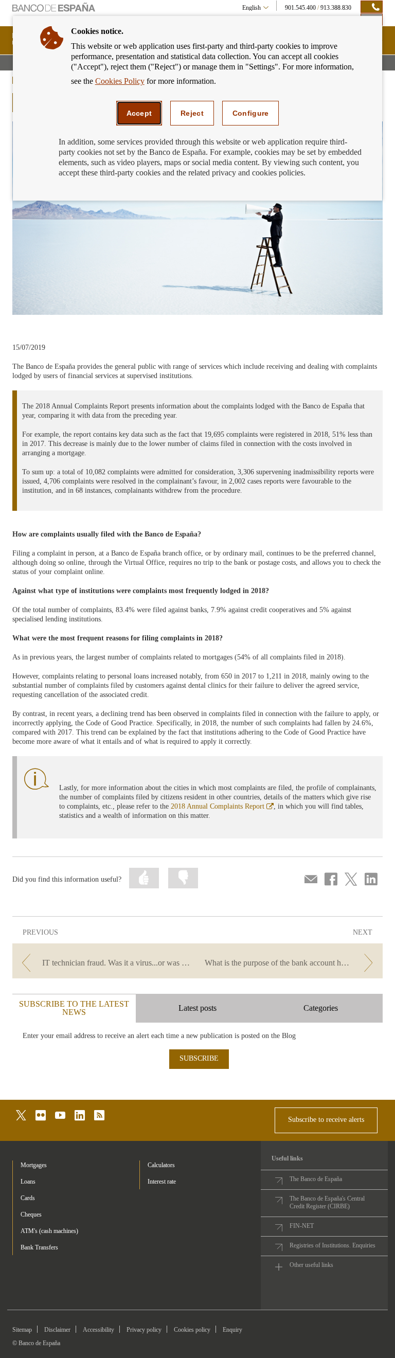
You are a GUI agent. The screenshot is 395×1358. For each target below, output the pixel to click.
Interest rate (162, 1181)
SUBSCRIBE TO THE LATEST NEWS (74, 1007)
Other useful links (311, 1264)
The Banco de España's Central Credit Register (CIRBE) (327, 1202)
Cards (28, 1198)
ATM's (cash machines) (49, 1231)
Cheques (31, 1214)
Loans (28, 1181)
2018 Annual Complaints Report (222, 806)
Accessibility (98, 1329)
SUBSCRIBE (199, 1058)
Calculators (161, 1165)
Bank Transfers (39, 1247)
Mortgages (34, 1165)
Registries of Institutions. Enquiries (332, 1245)
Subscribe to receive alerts (326, 1119)
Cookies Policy (120, 81)
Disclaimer (57, 1329)
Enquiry (232, 1329)
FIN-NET (302, 1225)
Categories (320, 1008)
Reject (192, 113)
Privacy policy (144, 1329)
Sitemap (22, 1329)
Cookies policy (192, 1329)
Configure (250, 113)
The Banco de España (316, 1179)
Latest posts (197, 1008)
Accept (139, 113)
